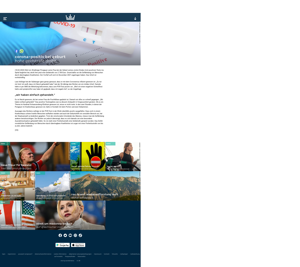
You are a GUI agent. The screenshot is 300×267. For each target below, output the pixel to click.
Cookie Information (60, 254)
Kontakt (107, 254)
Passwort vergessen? (25, 254)
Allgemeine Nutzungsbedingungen (80, 254)
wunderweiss (70, 260)
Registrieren (12, 254)
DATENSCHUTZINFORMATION (43, 254)
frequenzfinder (70, 256)
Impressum (98, 254)
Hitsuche (115, 254)
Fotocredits (81, 256)
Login (3, 254)
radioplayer (124, 254)
